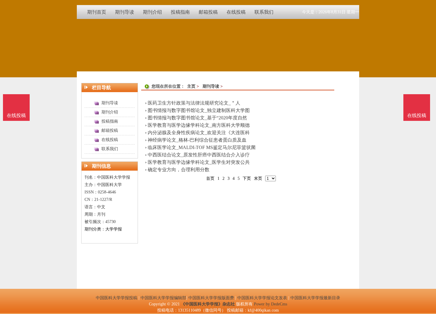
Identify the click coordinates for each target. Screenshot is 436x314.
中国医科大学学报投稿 (116, 298)
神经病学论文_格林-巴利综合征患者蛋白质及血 (197, 139)
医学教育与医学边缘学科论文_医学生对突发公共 (199, 162)
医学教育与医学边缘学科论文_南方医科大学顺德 (199, 125)
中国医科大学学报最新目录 (315, 298)
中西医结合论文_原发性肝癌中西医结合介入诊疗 (199, 154)
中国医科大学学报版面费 (211, 298)
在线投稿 (416, 115)
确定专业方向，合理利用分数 (178, 169)
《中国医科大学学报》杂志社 (208, 304)
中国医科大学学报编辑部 (163, 298)
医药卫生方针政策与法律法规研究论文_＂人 (194, 102)
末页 (258, 178)
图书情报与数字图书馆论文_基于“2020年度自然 (197, 117)
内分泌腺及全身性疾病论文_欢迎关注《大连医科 (199, 132)
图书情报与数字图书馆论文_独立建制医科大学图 (199, 110)
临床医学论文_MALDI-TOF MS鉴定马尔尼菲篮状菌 (202, 147)
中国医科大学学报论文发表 (262, 298)
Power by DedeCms (270, 304)
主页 (191, 86)
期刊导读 (211, 86)
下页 (247, 178)
